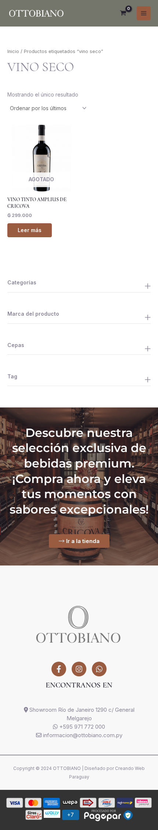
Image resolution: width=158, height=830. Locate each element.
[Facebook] (58, 669)
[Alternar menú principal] (144, 13)
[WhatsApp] (99, 669)
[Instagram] (79, 669)
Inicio (13, 51)
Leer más (30, 230)
